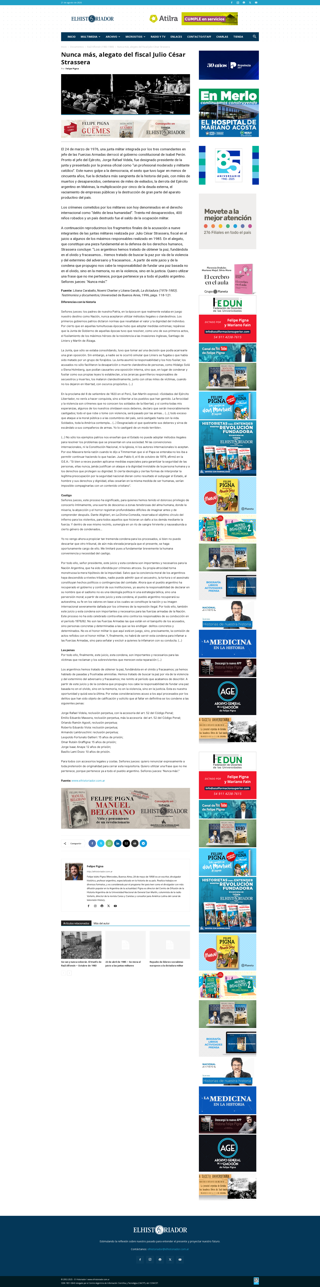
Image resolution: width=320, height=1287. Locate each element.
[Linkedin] (117, 843)
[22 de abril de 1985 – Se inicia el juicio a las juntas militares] (125, 945)
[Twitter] (250, 2)
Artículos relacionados (76, 923)
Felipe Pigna (72, 68)
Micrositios (134, 36)
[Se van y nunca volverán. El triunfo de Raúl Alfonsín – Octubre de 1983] (81, 945)
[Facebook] (231, 2)
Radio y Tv (158, 36)
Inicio (72, 36)
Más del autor (102, 923)
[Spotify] (244, 2)
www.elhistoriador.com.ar (88, 780)
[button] (254, 37)
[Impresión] (135, 843)
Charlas (222, 36)
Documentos (77, 46)
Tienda (238, 36)
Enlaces (176, 36)
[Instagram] (238, 2)
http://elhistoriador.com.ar (99, 871)
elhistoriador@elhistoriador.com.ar (168, 1249)
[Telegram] (143, 843)
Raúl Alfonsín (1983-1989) (100, 46)
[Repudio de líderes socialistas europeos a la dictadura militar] (170, 945)
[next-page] (69, 973)
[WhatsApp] (109, 843)
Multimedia (89, 36)
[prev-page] (63, 973)
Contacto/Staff (199, 36)
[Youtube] (256, 2)
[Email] (126, 843)
